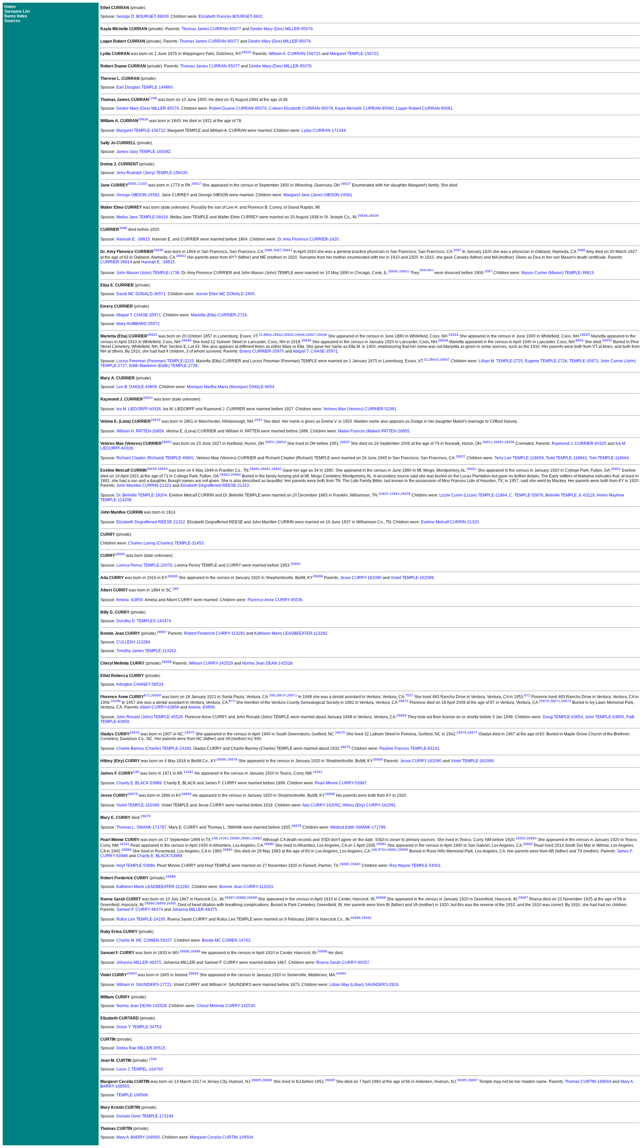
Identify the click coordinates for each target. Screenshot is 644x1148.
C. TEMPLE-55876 (526, 495)
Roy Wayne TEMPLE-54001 (415, 865)
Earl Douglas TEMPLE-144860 (144, 87)
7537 (409, 695)
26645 (289, 334)
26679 (146, 816)
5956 (132, 184)
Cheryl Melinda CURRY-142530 (226, 1005)
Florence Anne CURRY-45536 (275, 599)
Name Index (15, 16)
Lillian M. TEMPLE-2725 (501, 361)
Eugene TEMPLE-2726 (546, 361)
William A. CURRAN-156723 (295, 53)
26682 (257, 838)
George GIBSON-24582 (138, 195)
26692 (367, 918)
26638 (363, 215)
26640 (158, 250)
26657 (460, 456)
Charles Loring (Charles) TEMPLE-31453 (166, 543)
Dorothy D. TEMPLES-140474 (143, 621)
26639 (374, 215)
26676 (462, 732)
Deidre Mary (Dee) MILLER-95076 (281, 29)
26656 (509, 442)
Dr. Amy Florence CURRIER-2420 (308, 239)
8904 (268, 334)
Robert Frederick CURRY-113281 (214, 633)
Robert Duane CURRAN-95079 (238, 108)
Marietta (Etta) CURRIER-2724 (219, 315)
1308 (153, 1059)
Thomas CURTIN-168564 (588, 1081)
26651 (148, 398)
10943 (394, 493)
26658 (152, 469)
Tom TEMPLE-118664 (609, 458)
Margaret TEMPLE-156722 (354, 53)
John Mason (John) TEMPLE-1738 (147, 272)
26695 (256, 1080)
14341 (188, 772)
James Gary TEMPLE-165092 (143, 151)
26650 (607, 340)
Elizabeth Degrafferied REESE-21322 (214, 485)
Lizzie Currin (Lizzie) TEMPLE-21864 (473, 495)
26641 (287, 250)
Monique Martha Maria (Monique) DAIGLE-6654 (230, 386)
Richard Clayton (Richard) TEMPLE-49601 (155, 458)
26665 (120, 554)
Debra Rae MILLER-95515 (140, 1048)
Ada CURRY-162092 (321, 805)
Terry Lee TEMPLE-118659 (519, 458)
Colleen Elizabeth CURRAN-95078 (301, 108)
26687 (230, 897)
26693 (132, 973)
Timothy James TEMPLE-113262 (146, 650)
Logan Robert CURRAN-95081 (424, 108)
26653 (167, 442)
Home (10, 6)
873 (147, 695)
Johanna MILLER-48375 (194, 909)
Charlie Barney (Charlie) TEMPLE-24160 (153, 748)
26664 (236, 474)
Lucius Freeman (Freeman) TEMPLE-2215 (155, 361)
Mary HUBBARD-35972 (138, 323)
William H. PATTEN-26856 (140, 431)
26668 (167, 662)
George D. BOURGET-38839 (142, 16)
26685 (403, 849)
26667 (162, 632)
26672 (403, 701)
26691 (172, 903)
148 (136, 772)
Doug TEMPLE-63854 (563, 717)
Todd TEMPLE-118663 (566, 458)
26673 (566, 701)
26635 (246, 52)
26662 (277, 469)
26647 (311, 334)
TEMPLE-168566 (132, 1095)
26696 (267, 1080)
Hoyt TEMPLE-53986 (135, 865)
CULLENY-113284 (133, 642)
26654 (281, 442)
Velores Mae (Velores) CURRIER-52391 (359, 409)
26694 (194, 973)
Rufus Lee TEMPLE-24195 (140, 919)
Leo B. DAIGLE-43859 (136, 386)
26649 (306, 340)
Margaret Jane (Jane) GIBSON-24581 (317, 195)
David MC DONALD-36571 (141, 294)
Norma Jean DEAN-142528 (267, 663)
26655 (345, 442)
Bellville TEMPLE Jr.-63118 (570, 495)
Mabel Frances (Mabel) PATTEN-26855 (374, 431)
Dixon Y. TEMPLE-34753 (138, 1027)
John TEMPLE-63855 (604, 717)
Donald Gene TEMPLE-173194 (144, 1116)
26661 (266, 469)
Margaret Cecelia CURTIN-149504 (221, 1137)
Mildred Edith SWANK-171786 (358, 827)
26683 (532, 838)
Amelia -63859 (129, 599)
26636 (143, 119)
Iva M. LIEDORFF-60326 (138, 409)
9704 (382, 849)
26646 (300, 334)
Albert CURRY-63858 (159, 707)
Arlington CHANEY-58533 (139, 684)
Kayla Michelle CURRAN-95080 (364, 108)
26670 (281, 695)
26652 (156, 420)
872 (527, 695)
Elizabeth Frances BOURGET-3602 (231, 16)
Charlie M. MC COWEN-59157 (144, 940)
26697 (473, 1080)
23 (261, 334)
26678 (232, 759)
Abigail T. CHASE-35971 (138, 315)
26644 (278, 334)
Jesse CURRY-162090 (361, 577)
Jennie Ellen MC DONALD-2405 (225, 294)
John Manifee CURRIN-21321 (143, 485)
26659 (163, 469)
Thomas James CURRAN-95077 (211, 29)
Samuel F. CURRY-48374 (139, 909)
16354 (521, 838)
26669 (156, 695)
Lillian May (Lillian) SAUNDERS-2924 (363, 984)
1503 (258, 420)
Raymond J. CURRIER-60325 (579, 443)
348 (175, 588)
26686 (171, 876)
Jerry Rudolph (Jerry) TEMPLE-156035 (151, 172)
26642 (181, 256)
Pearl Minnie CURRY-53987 (341, 783)
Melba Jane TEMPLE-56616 (142, 217)
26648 (322, 334)
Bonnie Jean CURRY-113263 (246, 886)
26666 (172, 576)
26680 (235, 838)
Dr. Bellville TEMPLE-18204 (141, 495)
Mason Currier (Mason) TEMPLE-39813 (557, 272)
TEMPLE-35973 (583, 361)
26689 (252, 897)
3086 (123, 228)
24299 (116, 701)
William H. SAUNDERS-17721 (144, 984)
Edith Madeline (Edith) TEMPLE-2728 (163, 365)
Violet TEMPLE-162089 (412, 577)
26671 (292, 695)
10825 (383, 493)
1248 (153, 98)
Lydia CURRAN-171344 (324, 130)
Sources (12, 20)
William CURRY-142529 (211, 663)
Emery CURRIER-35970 (261, 351)
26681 (246, 838)
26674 (134, 732)
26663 (225, 474)
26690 (161, 903)
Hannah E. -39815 (133, 239)
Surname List (17, 11)
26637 (196, 184)
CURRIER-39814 (116, 262)
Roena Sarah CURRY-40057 (342, 962)
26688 (241, 897)
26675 (189, 732)
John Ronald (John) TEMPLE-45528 (149, 717)
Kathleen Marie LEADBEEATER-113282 (290, 633)
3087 (277, 250)
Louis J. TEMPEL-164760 (139, 1069)
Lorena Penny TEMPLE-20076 (144, 565)
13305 (142, 184)
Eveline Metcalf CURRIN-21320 (450, 522)
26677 (473, 732)
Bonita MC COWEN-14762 (226, 940)
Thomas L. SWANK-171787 (141, 827)
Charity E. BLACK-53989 (139, 783)
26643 (152, 334)
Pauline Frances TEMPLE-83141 (409, 748)
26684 (126, 849)
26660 (255, 469)
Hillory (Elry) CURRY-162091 (369, 805)
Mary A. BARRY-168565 (138, 1137)
